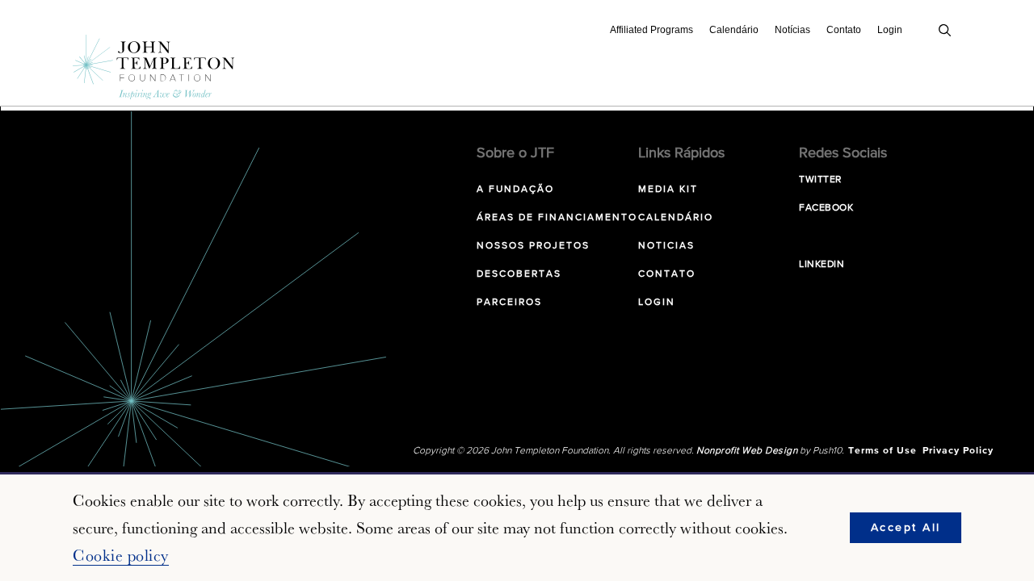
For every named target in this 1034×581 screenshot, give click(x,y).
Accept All (906, 527)
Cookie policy (121, 555)
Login (889, 30)
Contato (843, 30)
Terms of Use (882, 451)
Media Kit (668, 189)
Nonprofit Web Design (746, 451)
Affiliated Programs (651, 30)
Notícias (792, 30)
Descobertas (519, 274)
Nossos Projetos (533, 246)
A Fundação (515, 189)
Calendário (734, 30)
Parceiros (509, 302)
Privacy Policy (958, 451)
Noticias (666, 246)
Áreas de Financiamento (557, 218)
